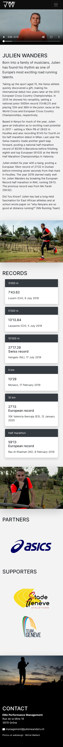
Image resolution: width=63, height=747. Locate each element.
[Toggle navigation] (55, 4)
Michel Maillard (32, 735)
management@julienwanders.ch (25, 729)
